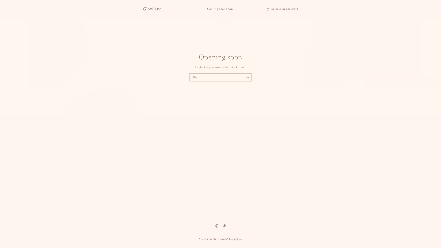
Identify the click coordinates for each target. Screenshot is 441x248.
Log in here (235, 238)
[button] (282, 9)
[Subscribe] (247, 77)
